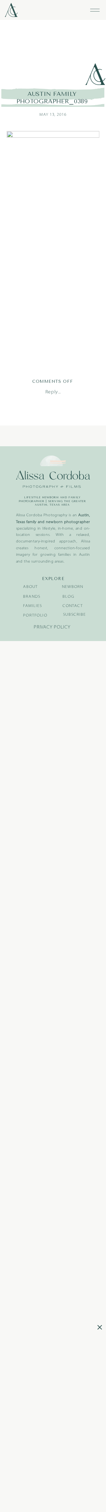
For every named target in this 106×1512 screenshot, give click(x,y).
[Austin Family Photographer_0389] (53, 53)
